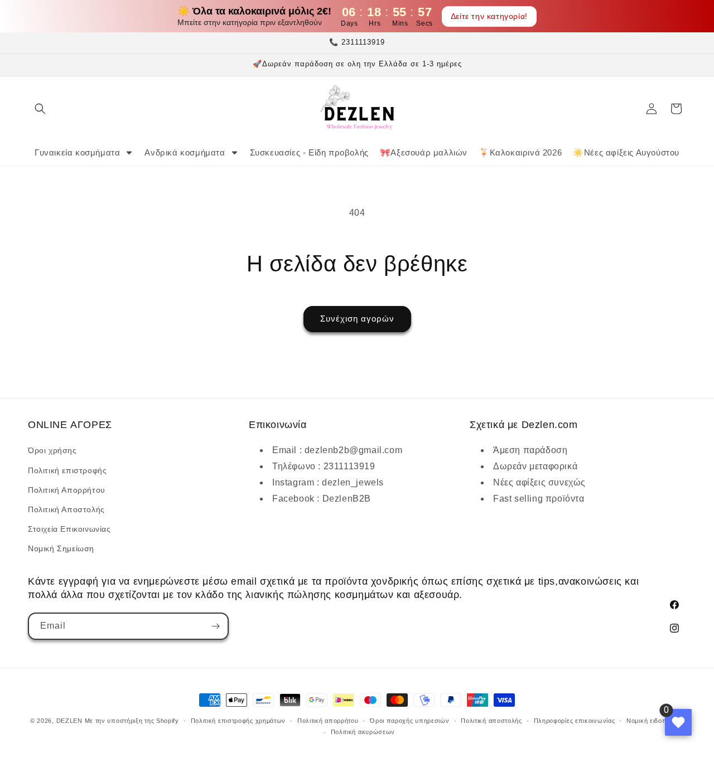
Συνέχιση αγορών (357, 318)
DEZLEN (69, 720)
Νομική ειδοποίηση (655, 720)
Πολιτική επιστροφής (67, 470)
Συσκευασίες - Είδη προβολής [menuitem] (309, 152)
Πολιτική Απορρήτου (66, 489)
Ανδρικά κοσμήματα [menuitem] (184, 152)
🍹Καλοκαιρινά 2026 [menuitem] (520, 152)
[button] (40, 108)
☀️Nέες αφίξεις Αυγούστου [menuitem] (626, 152)
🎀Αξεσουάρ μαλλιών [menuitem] (423, 152)
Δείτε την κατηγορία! (489, 16)
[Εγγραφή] (215, 626)
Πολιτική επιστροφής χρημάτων (238, 720)
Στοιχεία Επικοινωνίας (69, 528)
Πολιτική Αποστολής (66, 509)
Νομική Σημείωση (61, 548)
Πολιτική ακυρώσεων (363, 731)
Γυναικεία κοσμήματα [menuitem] (77, 152)
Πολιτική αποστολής (491, 720)
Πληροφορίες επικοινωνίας (574, 720)
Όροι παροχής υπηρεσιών (409, 720)
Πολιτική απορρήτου (328, 720)
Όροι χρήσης (52, 450)
